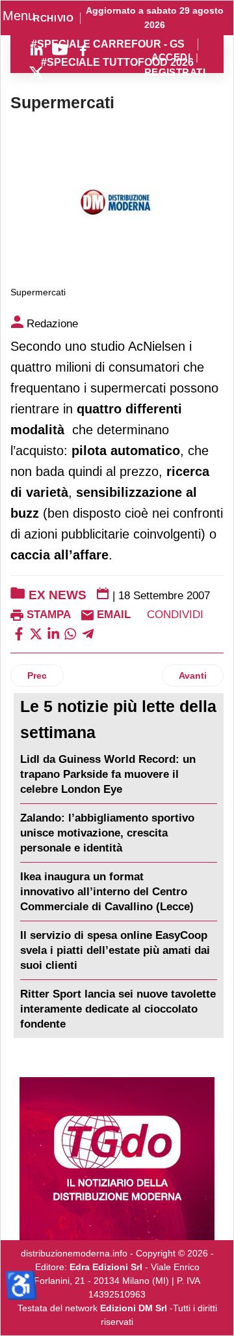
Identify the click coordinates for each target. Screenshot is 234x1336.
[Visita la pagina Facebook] (83, 49)
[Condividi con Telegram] (87, 633)
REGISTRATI (174, 73)
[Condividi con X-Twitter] (35, 633)
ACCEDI (171, 58)
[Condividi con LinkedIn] (53, 633)
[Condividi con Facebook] (18, 633)
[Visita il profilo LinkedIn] (36, 49)
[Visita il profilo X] (36, 73)
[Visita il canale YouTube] (60, 49)
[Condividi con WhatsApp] (70, 633)
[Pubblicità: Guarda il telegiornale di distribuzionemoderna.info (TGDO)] (117, 1158)
